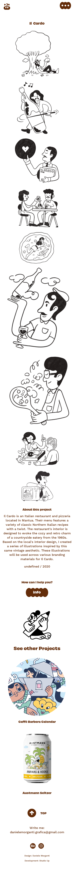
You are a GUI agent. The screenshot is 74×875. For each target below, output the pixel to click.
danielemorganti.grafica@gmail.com (37, 832)
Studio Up (44, 861)
